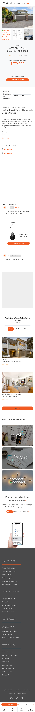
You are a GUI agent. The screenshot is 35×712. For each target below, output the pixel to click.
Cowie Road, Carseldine (11, 395)
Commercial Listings (9, 571)
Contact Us (5, 675)
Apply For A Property (9, 605)
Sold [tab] (24, 329)
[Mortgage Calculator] (17, 435)
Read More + (6, 138)
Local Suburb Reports (9, 581)
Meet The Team (7, 671)
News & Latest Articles (9, 631)
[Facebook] (11, 698)
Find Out (9, 511)
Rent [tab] (17, 329)
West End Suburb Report (10, 637)
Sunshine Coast (7, 665)
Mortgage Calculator (19, 95)
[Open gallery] (17, 17)
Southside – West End (9, 655)
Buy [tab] (10, 329)
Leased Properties (8, 608)
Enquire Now (9, 704)
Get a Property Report (10, 584)
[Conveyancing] (17, 458)
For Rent (5, 602)
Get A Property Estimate (17, 79)
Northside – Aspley (8, 652)
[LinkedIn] (22, 698)
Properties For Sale (8, 568)
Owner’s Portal (7, 634)
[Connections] (17, 480)
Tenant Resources (8, 612)
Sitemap (24, 693)
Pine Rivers (6, 658)
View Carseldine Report (21, 511)
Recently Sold (6, 574)
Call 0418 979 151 (19, 243)
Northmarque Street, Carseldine (12, 361)
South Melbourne (8, 668)
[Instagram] (16, 698)
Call (26, 704)
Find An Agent (7, 578)
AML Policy (17, 693)
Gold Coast (6, 662)
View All (17, 408)
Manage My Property (9, 598)
